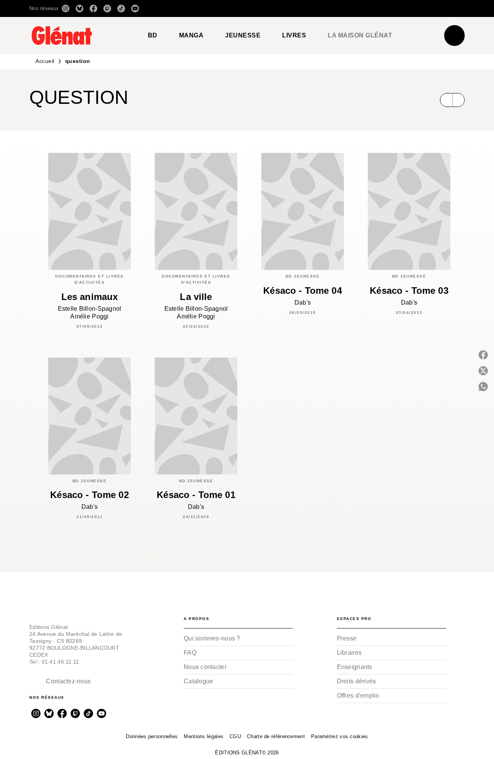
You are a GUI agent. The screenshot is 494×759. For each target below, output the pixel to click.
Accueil (45, 61)
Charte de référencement (276, 736)
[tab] (153, 35)
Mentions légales (203, 736)
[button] (356, 8)
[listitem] (66, 8)
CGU (235, 736)
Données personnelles (152, 736)
